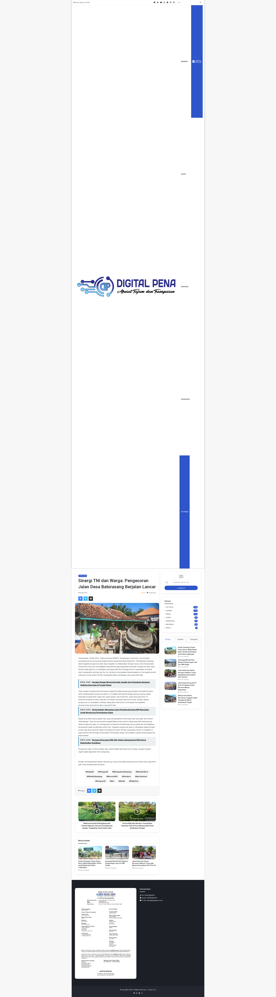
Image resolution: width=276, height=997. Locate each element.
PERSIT (168, 628)
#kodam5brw (142, 772)
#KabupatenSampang (122, 772)
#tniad (122, 781)
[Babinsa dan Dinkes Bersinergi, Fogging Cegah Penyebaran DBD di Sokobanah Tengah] (170, 698)
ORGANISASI (185, 399)
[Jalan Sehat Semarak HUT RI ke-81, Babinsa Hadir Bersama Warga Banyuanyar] (170, 686)
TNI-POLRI (184, 512)
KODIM (168, 617)
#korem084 (112, 776)
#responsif (101, 781)
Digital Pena (152, 990)
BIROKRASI (184, 286)
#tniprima (134, 781)
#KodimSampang (95, 776)
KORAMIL (169, 610)
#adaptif (90, 772)
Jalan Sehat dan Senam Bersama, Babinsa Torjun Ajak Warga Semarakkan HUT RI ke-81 (144, 863)
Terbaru (168, 639)
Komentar (194, 639)
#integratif (103, 772)
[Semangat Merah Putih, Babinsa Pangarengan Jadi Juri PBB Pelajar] (117, 852)
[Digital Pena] (126, 286)
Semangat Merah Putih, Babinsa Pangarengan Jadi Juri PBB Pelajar (116, 863)
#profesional (141, 776)
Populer (180, 639)
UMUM (183, 174)
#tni (112, 781)
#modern (127, 776)
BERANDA (184, 61)
